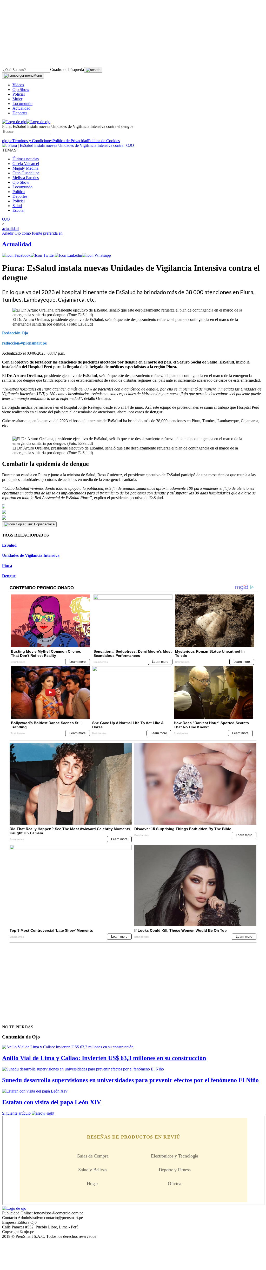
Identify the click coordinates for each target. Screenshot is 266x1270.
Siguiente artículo (16, 1113)
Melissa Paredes (25, 177)
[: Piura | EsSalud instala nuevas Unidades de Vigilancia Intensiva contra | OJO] (68, 145)
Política (18, 191)
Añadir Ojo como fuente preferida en (32, 233)
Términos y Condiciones (32, 140)
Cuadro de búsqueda (67, 69)
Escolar (18, 210)
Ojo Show (20, 89)
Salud (17, 205)
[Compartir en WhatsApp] (96, 255)
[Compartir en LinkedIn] (68, 255)
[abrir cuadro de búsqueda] (93, 70)
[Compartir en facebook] (16, 255)
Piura (7, 565)
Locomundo (22, 103)
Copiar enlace (44, 524)
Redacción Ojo (15, 333)
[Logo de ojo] (14, 122)
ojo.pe (7, 140)
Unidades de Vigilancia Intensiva (30, 555)
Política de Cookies (104, 140)
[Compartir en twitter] (43, 255)
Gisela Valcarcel (25, 163)
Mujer (17, 99)
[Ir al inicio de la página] (14, 1018)
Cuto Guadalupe (25, 173)
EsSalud (9, 545)
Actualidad (21, 108)
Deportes (19, 113)
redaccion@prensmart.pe (24, 343)
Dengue (9, 576)
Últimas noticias (25, 159)
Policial (18, 94)
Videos (18, 85)
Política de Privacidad (70, 140)
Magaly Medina (25, 168)
